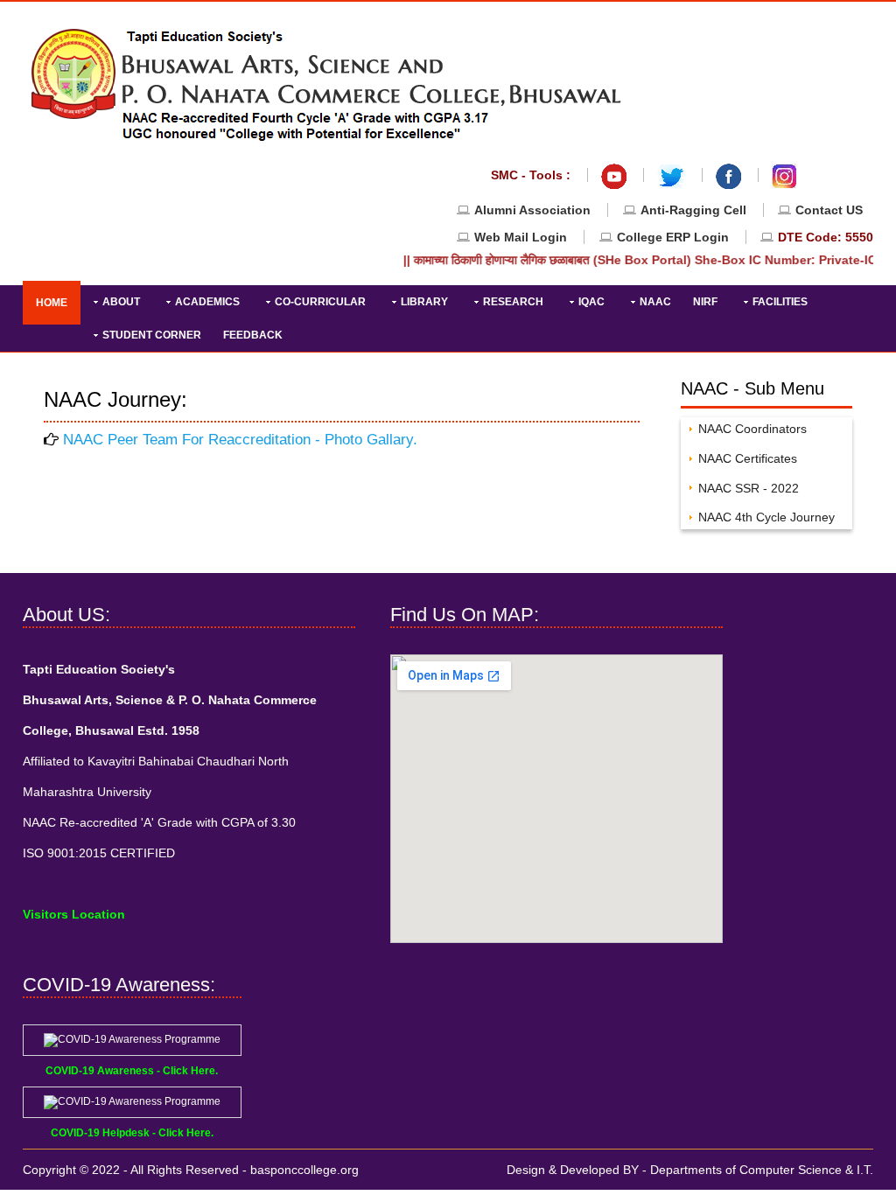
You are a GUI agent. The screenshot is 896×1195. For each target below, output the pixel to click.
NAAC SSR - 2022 (748, 488)
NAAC (655, 302)
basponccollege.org (304, 1170)
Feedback (253, 335)
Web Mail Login (520, 237)
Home (51, 303)
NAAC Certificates (747, 458)
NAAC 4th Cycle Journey (766, 517)
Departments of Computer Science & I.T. (761, 1170)
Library (424, 302)
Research (513, 302)
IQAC (591, 302)
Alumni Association (532, 210)
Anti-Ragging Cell (693, 210)
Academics (207, 302)
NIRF (705, 302)
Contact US (829, 210)
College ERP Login (674, 237)
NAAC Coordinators (752, 429)
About (121, 302)
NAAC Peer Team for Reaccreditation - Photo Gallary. (240, 439)
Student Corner (151, 335)
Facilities (780, 302)
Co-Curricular (320, 302)
